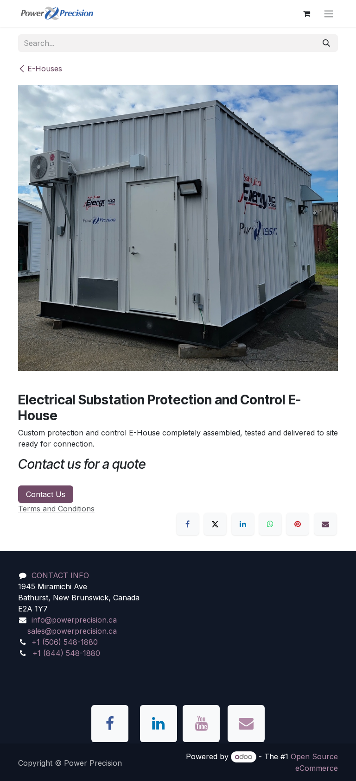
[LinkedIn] (243, 524)
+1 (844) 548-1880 (66, 653)
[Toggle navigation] (328, 13)
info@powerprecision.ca (74, 619)
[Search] (326, 43)
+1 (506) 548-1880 (65, 642)
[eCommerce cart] (306, 13)
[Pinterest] (297, 524)
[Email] (325, 524)
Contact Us (45, 494)
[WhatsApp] (270, 524)
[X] (215, 524)
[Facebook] (188, 524)
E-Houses (44, 68)
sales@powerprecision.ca (72, 631)
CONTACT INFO (60, 575)
